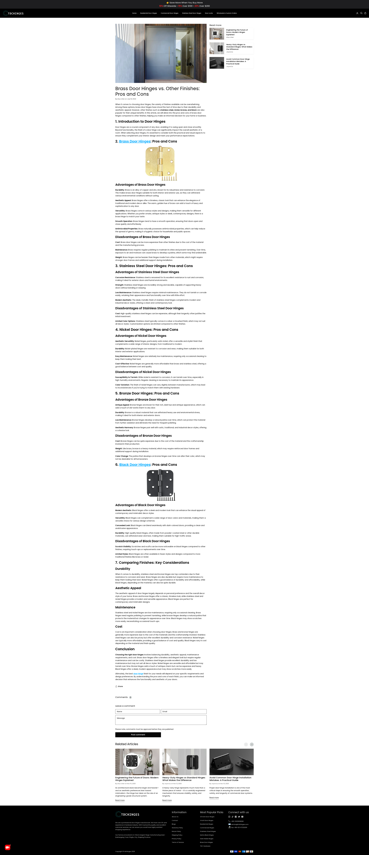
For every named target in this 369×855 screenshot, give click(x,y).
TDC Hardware (205, 846)
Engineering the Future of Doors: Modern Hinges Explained (137, 778)
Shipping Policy (177, 835)
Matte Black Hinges (207, 835)
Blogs (174, 824)
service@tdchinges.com (238, 824)
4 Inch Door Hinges (206, 820)
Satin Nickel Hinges (206, 839)
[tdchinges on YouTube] (242, 817)
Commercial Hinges (207, 828)
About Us (175, 817)
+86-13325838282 (236, 821)
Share (120, 686)
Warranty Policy (177, 828)
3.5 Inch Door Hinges (207, 817)
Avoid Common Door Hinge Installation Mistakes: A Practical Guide (230, 778)
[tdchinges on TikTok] (233, 817)
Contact (175, 820)
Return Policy (176, 831)
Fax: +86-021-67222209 (237, 827)
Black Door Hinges (134, 464)
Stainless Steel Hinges (208, 831)
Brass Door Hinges (134, 141)
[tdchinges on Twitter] (239, 817)
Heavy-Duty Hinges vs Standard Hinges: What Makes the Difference (183, 778)
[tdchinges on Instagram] (229, 817)
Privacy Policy (176, 839)
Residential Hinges (206, 824)
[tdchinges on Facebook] (236, 817)
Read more (120, 800)
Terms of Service (178, 842)
